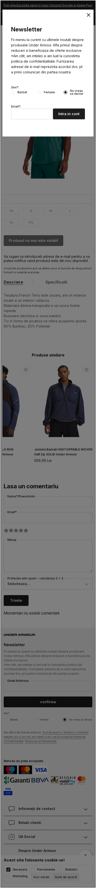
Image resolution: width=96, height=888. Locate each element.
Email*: (16, 106)
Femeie (49, 92)
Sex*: (15, 87)
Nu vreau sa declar (76, 92)
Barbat (22, 92)
